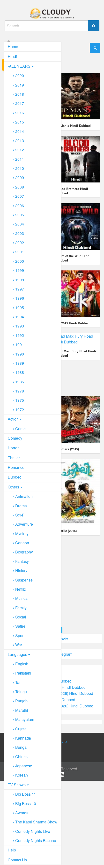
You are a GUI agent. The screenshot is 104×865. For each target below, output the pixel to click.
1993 (19, 326)
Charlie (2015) (66, 531)
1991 (19, 344)
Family (21, 608)
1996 (19, 298)
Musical (22, 598)
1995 (19, 307)
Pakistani (23, 673)
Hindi (12, 56)
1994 (19, 317)
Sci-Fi (20, 515)
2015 (19, 122)
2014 (19, 131)
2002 (19, 242)
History (21, 570)
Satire (20, 626)
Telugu (21, 691)
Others (13, 487)
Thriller (14, 457)
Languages (17, 654)
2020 (19, 75)
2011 (19, 159)
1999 (19, 270)
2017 (19, 103)
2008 (19, 187)
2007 (19, 196)
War (18, 644)
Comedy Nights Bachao (35, 840)
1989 (19, 363)
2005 (19, 215)
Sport (19, 635)
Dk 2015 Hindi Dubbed (72, 323)
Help (12, 850)
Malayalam (24, 719)
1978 (19, 391)
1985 (19, 382)
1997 (19, 289)
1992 (19, 335)
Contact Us (17, 860)
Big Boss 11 (25, 794)
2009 (19, 177)
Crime (20, 428)
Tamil (19, 682)
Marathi (21, 710)
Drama (21, 506)
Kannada (23, 738)
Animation (24, 496)
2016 (19, 113)
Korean (21, 775)
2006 (19, 205)
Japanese (23, 766)
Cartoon (22, 542)
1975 (19, 400)
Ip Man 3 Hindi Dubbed (73, 126)
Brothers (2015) (67, 449)
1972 (19, 409)
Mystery (22, 533)
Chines (21, 756)
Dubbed (15, 477)
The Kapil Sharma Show (36, 822)
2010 (19, 168)
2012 (19, 150)
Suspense (24, 580)
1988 (19, 372)
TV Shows (17, 784)
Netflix (20, 589)
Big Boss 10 (25, 803)
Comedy (15, 438)
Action (13, 419)
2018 (19, 94)
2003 (19, 233)
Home (13, 46)
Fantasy (22, 561)
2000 (19, 261)
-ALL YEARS (19, 66)
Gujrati (21, 729)
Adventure (24, 524)
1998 (19, 280)
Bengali (22, 747)
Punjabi (22, 701)
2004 (19, 224)
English (21, 664)
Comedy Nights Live (32, 831)
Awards (21, 812)
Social (20, 617)
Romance (16, 467)
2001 (19, 251)
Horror (13, 448)
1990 (19, 354)
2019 (19, 85)
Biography (24, 552)
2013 (19, 140)
